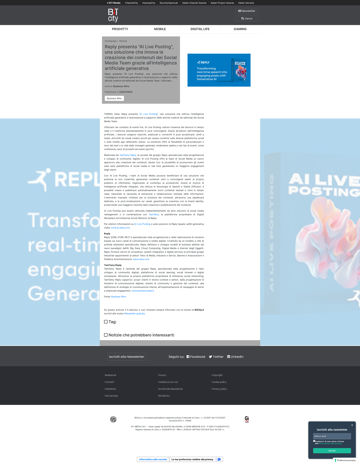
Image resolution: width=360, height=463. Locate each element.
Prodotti (120, 29)
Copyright (217, 375)
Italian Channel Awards (194, 2)
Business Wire (114, 98)
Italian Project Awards (222, 2)
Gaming (240, 29)
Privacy (162, 375)
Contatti (109, 382)
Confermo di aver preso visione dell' (329, 442)
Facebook (197, 357)
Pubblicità (110, 389)
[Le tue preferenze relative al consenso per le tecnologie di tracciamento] (345, 460)
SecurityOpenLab (169, 2)
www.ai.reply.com (120, 227)
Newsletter (248, 11)
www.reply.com (141, 259)
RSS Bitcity (164, 395)
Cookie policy (219, 382)
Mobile (160, 29)
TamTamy (154, 214)
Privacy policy (219, 389)
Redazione (110, 375)
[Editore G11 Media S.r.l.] (247, 419)
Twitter (218, 357)
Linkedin (237, 357)
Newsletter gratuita (134, 313)
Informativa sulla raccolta (153, 459)
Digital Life (200, 29)
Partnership (111, 395)
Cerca (248, 18)
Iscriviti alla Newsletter (126, 357)
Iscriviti (332, 451)
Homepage (110, 41)
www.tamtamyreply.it (143, 290)
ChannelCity (131, 2)
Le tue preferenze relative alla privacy (192, 459)
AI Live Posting (148, 114)
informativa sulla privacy (330, 443)
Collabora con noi (168, 382)
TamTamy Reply (127, 155)
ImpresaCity (148, 2)
